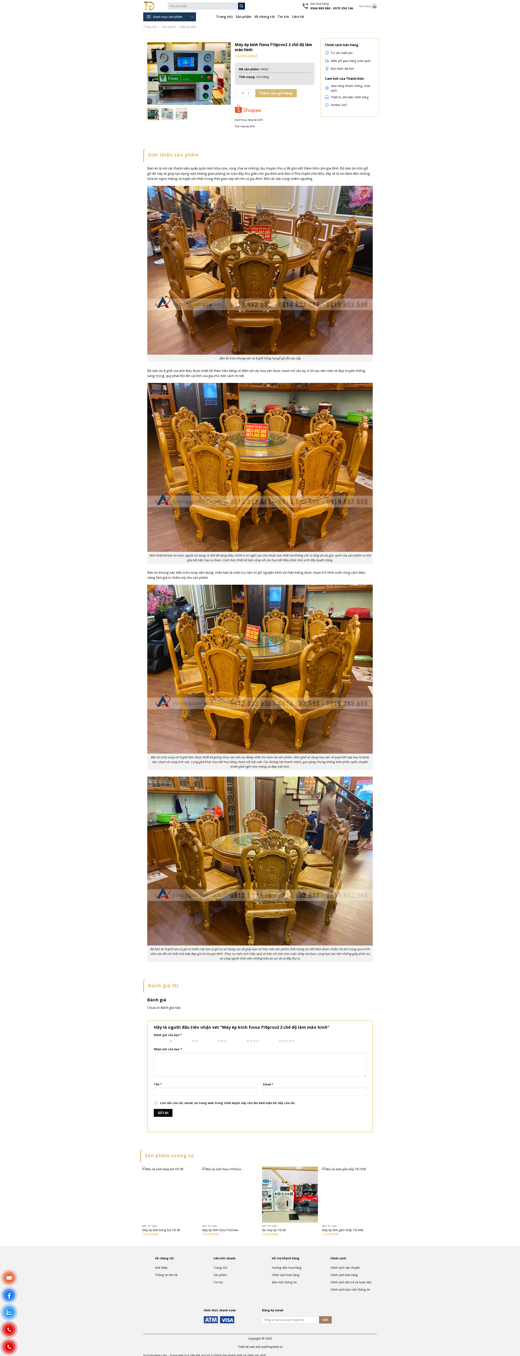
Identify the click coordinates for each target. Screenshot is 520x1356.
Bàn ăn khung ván (161, 572)
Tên (158, 1084)
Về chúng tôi (264, 16)
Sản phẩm (243, 16)
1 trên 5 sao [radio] (160, 1041)
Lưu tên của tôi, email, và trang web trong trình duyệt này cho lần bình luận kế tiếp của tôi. (227, 1103)
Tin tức (283, 16)
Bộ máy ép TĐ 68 (274, 1230)
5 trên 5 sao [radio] (269, 1041)
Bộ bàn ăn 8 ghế (159, 370)
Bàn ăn (152, 168)
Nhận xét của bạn (168, 1049)
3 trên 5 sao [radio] (208, 1041)
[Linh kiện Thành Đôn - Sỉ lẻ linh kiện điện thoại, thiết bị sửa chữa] (155, 6)
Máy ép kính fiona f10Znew (220, 1230)
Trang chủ (224, 16)
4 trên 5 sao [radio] (237, 1041)
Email (268, 1084)
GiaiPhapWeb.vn (272, 1347)
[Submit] (241, 6)
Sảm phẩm (168, 27)
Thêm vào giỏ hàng (275, 93)
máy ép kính (247, 126)
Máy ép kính (188, 27)
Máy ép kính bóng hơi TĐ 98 (161, 1230)
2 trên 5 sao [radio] (183, 1041)
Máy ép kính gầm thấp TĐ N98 (342, 1230)
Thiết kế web (246, 1347)
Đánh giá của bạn (168, 1035)
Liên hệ (298, 16)
